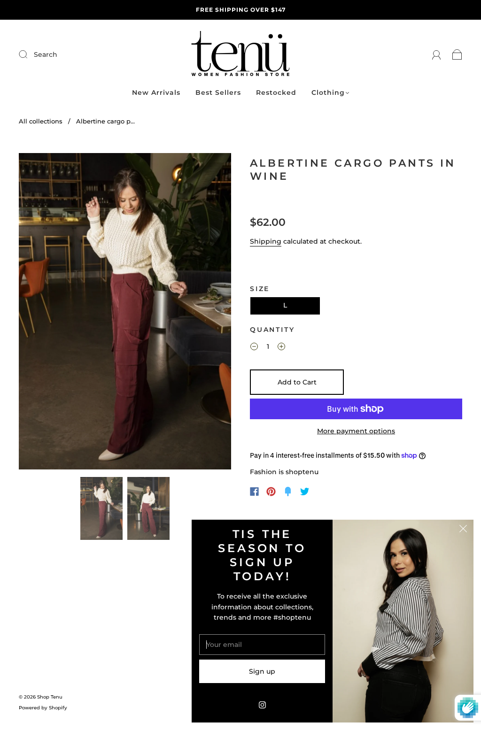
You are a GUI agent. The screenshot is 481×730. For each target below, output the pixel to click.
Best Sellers (218, 93)
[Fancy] (287, 491)
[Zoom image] (124, 313)
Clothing (328, 93)
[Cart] (457, 54)
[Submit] (86, 54)
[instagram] (262, 704)
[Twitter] (304, 491)
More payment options (356, 431)
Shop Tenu (49, 697)
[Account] (436, 54)
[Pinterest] (271, 491)
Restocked (276, 93)
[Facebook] (254, 491)
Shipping (265, 241)
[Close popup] (463, 530)
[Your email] (262, 644)
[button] (40, 313)
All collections (40, 121)
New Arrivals (156, 93)
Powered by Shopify (43, 708)
